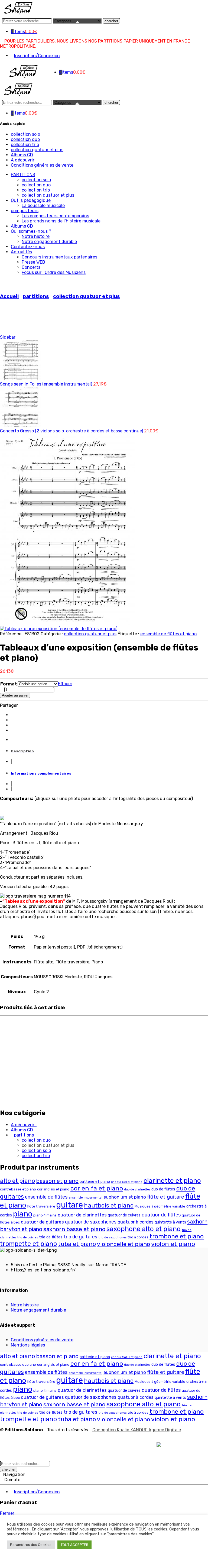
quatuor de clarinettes (82, 1215)
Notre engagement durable (49, 241)
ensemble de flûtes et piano (168, 633)
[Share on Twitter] (12, 714)
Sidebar (7, 337)
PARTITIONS (23, 174)
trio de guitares (80, 1236)
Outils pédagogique (31, 200)
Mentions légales (28, 1345)
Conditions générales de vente (42, 165)
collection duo (25, 139)
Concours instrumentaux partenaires (59, 257)
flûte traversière (41, 1206)
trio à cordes (138, 1237)
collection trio (25, 144)
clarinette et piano (172, 1180)
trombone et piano (177, 1236)
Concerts (31, 267)
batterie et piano (95, 1181)
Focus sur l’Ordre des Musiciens (54, 272)
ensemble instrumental (85, 1197)
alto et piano (17, 1180)
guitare (69, 1204)
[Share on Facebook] (12, 720)
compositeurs (24, 210)
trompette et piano (28, 1244)
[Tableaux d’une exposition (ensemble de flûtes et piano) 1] (67, 623)
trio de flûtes (51, 1237)
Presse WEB (33, 262)
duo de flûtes (163, 1189)
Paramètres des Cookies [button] (30, 1545)
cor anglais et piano (53, 1189)
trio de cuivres (27, 1237)
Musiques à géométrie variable (160, 1206)
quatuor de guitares (42, 1222)
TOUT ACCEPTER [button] (74, 1545)
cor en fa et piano (96, 1188)
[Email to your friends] (12, 725)
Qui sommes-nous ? (31, 231)
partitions (36, 296)
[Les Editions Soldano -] (21, 14)
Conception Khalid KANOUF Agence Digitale (136, 1429)
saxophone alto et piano (143, 1229)
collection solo (25, 134)
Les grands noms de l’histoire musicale (61, 221)
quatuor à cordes (136, 1222)
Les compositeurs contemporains (55, 215)
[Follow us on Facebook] (1, 1279)
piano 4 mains (45, 1215)
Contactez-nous (28, 246)
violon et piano (173, 1244)
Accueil (9, 296)
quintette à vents (170, 1222)
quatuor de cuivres (124, 1215)
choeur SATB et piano (126, 1182)
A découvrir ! (24, 160)
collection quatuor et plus (37, 149)
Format (8, 684)
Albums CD (22, 154)
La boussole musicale (43, 205)
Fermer (7, 1513)
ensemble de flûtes (46, 1197)
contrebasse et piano (18, 1189)
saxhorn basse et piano (74, 1229)
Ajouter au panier (15, 695)
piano (22, 1213)
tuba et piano (77, 1244)
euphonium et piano (124, 1197)
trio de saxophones (112, 1237)
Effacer (65, 683)
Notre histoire (36, 236)
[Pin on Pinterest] (12, 730)
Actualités (21, 251)
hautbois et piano (109, 1205)
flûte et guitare (165, 1197)
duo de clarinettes (137, 1189)
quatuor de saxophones (90, 1222)
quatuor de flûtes (161, 1215)
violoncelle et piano (123, 1244)
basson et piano (57, 1180)
